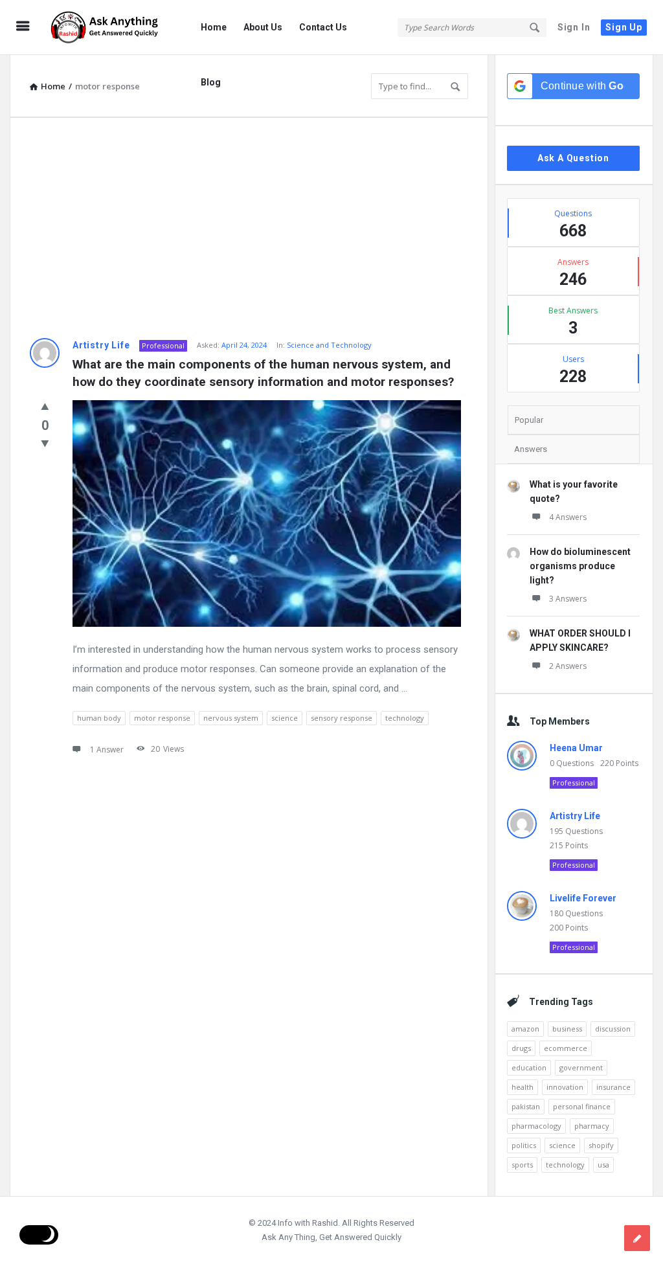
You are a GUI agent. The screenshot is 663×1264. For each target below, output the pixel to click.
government (581, 1067)
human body (99, 718)
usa (603, 1164)
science (284, 718)
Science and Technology (329, 345)
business (567, 1028)
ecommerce (565, 1048)
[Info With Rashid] (111, 27)
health (522, 1087)
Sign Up (623, 27)
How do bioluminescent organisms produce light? (580, 566)
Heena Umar (576, 748)
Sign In (573, 27)
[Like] (45, 406)
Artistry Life (101, 345)
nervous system (230, 718)
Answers (530, 449)
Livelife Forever (583, 898)
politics (523, 1145)
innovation (564, 1087)
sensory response (341, 718)
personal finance (582, 1106)
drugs (521, 1048)
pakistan (525, 1106)
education (528, 1067)
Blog (211, 82)
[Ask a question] (637, 1238)
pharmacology (536, 1126)
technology (404, 718)
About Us (262, 27)
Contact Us (323, 27)
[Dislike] (45, 443)
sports (522, 1164)
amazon (525, 1028)
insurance (613, 1087)
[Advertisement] (249, 228)
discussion (613, 1028)
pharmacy (591, 1126)
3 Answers (568, 598)
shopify (601, 1145)
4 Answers (568, 517)
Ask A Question (573, 158)
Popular (529, 420)
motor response (162, 718)
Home (214, 27)
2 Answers (568, 666)
